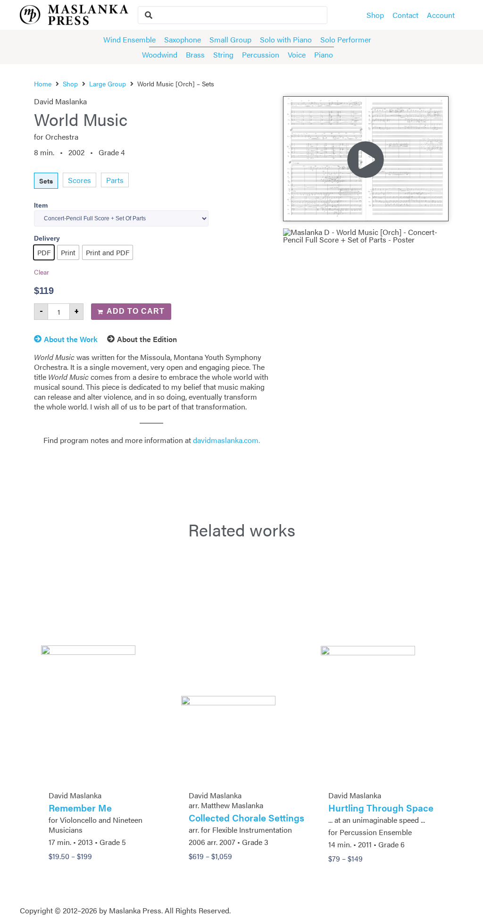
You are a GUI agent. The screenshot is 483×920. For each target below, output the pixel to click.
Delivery (47, 238)
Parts (115, 180)
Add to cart (136, 311)
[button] (365, 158)
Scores (79, 180)
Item (41, 205)
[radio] (44, 252)
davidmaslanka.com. (226, 440)
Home (42, 83)
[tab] (70, 340)
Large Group (107, 83)
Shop (70, 83)
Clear (41, 271)
